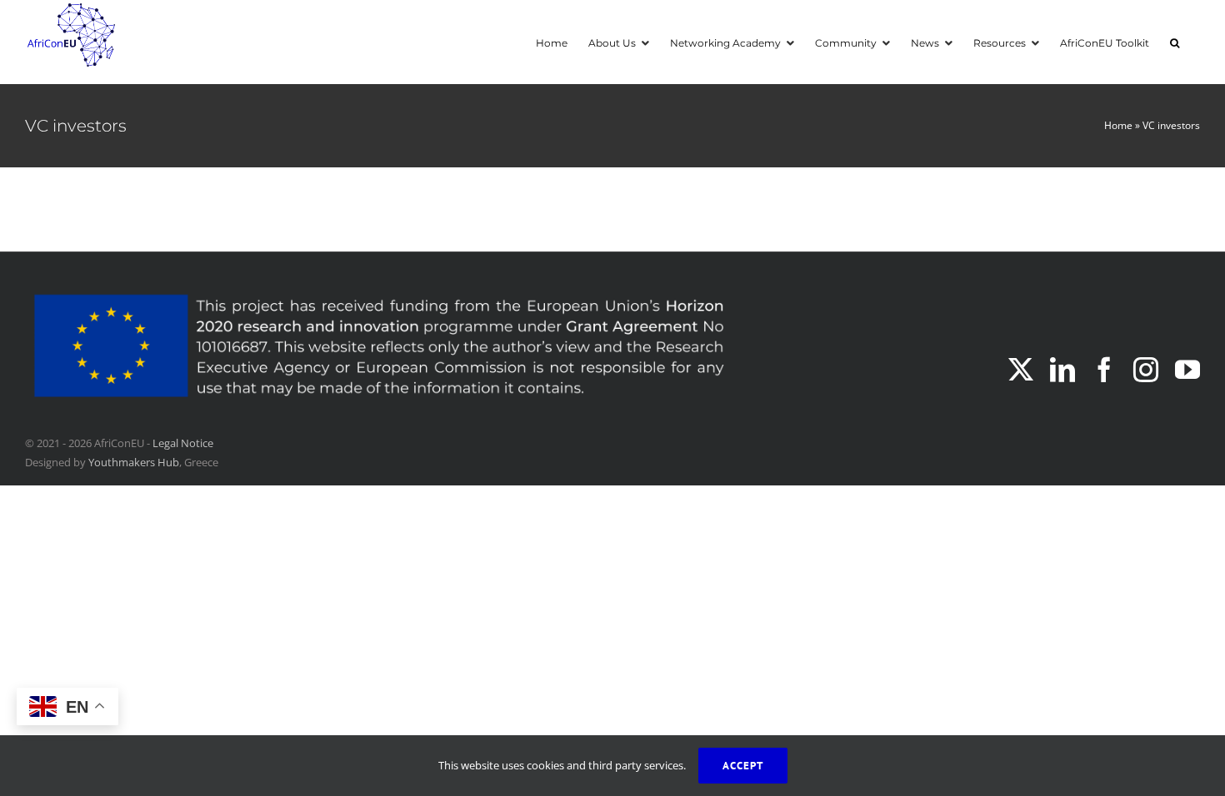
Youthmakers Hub (133, 462)
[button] (1174, 41)
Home (1118, 125)
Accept (742, 766)
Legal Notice (182, 442)
